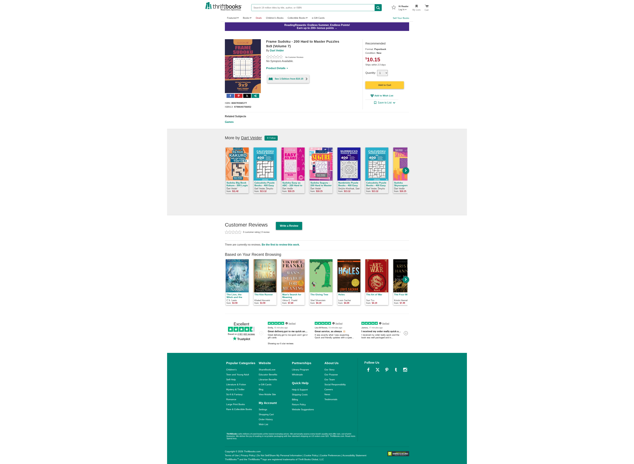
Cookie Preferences (330, 455)
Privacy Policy (248, 455)
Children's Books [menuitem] (274, 18)
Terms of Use (232, 455)
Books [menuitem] (246, 18)
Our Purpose (331, 374)
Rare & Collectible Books (239, 409)
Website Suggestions (303, 409)
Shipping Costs (300, 394)
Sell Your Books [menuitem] (401, 18)
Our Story (329, 369)
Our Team (329, 379)
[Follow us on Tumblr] (396, 370)
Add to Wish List (383, 95)
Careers (328, 389)
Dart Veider (277, 50)
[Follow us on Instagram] (405, 370)
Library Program (300, 369)
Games (229, 122)
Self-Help (231, 379)
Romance (231, 399)
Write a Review (289, 225)
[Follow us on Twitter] (378, 370)
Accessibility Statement (354, 455)
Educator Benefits (268, 374)
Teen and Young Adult (237, 374)
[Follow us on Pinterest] (387, 370)
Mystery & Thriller (235, 389)
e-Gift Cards (265, 384)
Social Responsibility (335, 384)
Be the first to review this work (280, 244)
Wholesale (297, 374)
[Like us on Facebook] (368, 370)
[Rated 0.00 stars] (274, 57)
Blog (261, 389)
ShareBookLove (267, 369)
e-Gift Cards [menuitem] (318, 18)
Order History (266, 419)
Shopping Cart (266, 414)
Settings (263, 409)
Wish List (263, 424)
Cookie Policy (311, 455)
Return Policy (299, 404)
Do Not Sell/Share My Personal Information (279, 455)
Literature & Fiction (236, 384)
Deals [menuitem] (259, 18)
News (327, 394)
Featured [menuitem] (232, 18)
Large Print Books (235, 404)
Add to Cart (384, 85)
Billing (295, 399)
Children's (231, 369)
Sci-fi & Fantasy (234, 394)
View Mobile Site (267, 394)
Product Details (275, 68)
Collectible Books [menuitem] (296, 18)
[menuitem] (403, 7)
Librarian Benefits (268, 379)
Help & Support (300, 389)
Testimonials (330, 399)
